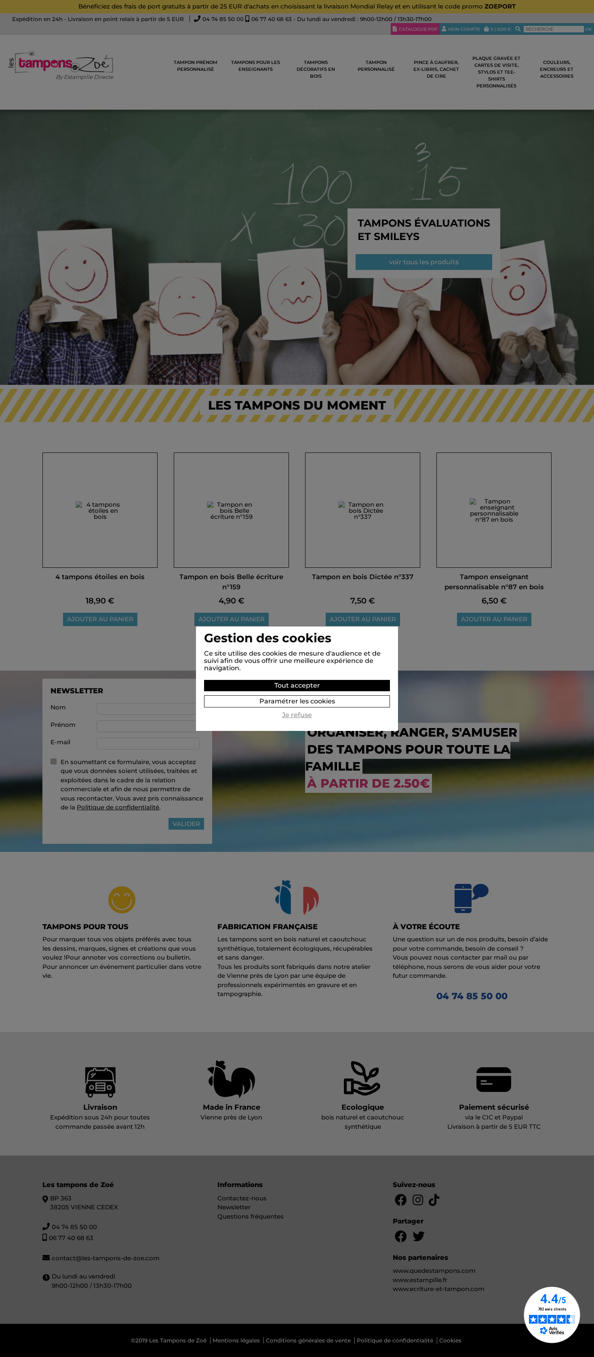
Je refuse (297, 715)
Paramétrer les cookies (297, 701)
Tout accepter (297, 685)
